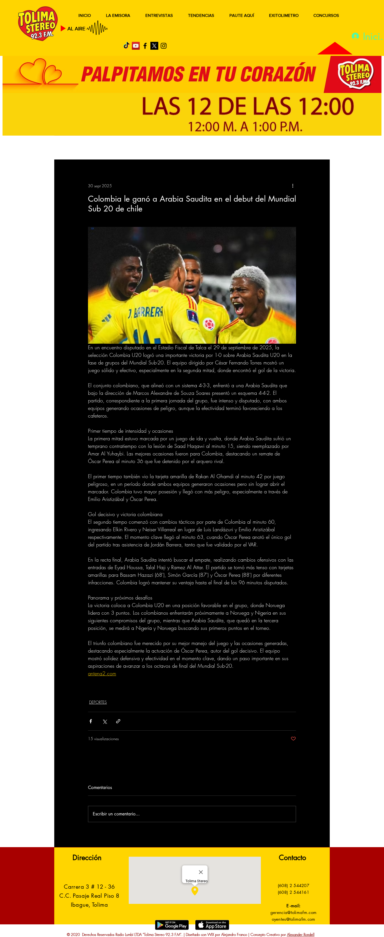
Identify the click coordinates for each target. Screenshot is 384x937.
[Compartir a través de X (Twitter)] (104, 721)
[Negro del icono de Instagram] (164, 46)
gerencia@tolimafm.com (293, 912)
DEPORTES (135, 148)
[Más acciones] (292, 185)
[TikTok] (126, 46)
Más (273, 148)
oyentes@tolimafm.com (293, 919)
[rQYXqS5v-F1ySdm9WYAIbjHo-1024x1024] (154, 46)
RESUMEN (72, 148)
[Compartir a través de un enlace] (118, 721)
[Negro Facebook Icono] (145, 46)
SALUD (104, 148)
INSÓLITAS (244, 148)
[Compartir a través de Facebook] (90, 721)
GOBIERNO (205, 148)
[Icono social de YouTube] (136, 46)
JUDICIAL (170, 148)
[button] (317, 148)
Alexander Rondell (301, 934)
